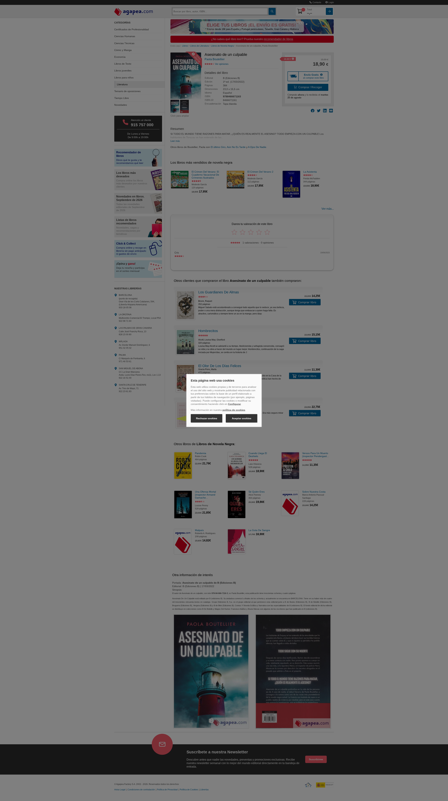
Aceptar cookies (241, 418)
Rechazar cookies (206, 418)
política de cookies (233, 410)
